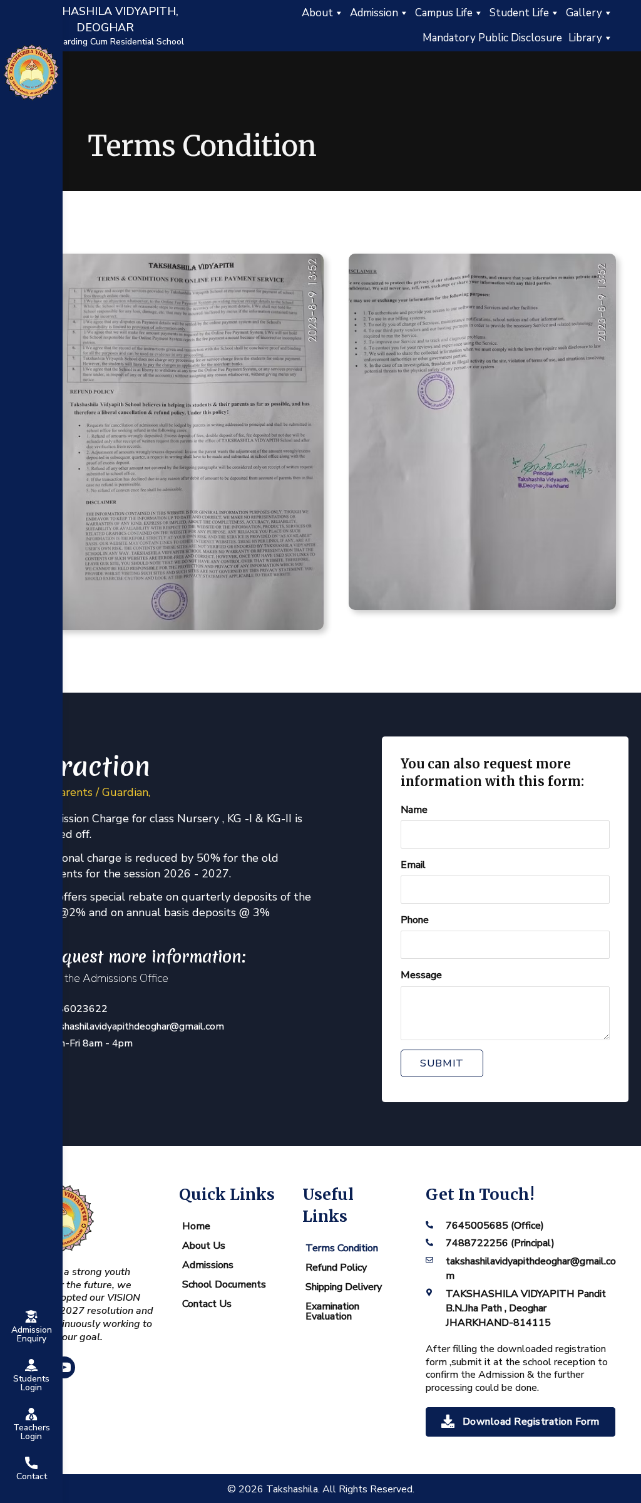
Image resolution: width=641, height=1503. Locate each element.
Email (413, 865)
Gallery (584, 13)
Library (585, 38)
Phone (415, 920)
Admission (374, 13)
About (317, 13)
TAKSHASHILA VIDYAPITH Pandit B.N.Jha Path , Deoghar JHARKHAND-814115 (526, 1308)
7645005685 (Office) (495, 1225)
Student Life (519, 13)
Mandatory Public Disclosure (492, 38)
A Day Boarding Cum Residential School (105, 42)
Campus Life (444, 13)
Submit (441, 1063)
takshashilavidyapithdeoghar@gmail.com (134, 1026)
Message (421, 975)
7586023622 (76, 1009)
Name (414, 810)
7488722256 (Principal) (500, 1243)
